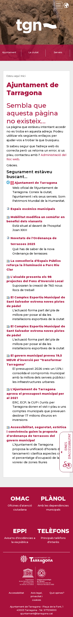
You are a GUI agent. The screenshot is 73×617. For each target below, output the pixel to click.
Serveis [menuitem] (58, 52)
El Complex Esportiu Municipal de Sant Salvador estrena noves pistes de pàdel (35, 302)
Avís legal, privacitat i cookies (37, 596)
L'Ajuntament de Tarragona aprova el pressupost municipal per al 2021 (35, 393)
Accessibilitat (16, 592)
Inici (23, 75)
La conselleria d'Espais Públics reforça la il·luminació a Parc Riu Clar (33, 265)
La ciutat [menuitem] (34, 52)
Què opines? (56, 592)
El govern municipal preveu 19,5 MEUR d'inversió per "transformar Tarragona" (34, 360)
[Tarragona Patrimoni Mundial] (36, 585)
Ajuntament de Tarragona (36, 183)
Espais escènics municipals (33, 209)
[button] (66, 6)
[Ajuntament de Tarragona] (36, 31)
